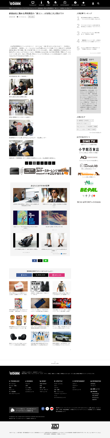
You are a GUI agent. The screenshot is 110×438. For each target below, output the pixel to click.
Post (40, 260)
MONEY (43, 381)
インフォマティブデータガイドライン (79, 407)
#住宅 (93, 129)
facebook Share (34, 260)
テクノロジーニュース (14, 393)
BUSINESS (30, 381)
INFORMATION (96, 381)
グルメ (55, 385)
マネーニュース (43, 391)
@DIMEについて (59, 407)
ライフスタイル (17, 8)
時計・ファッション (59, 391)
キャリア (28, 383)
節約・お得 (42, 387)
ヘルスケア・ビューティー (60, 393)
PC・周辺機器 (12, 391)
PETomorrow (95, 397)
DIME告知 (93, 383)
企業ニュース (96, 389)
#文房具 (90, 126)
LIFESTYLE (59, 381)
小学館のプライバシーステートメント (78, 409)
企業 (27, 385)
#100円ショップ (89, 120)
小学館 (60, 409)
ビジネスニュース (30, 391)
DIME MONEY (43, 383)
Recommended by (57, 253)
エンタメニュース (77, 389)
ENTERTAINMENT (79, 381)
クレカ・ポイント (44, 389)
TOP (10, 8)
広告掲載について (92, 409)
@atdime (25, 275)
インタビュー (29, 389)
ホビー (74, 387)
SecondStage (95, 393)
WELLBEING (95, 395)
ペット (55, 395)
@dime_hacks (58, 275)
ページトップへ (55, 363)
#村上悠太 (31, 16)
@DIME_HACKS (41, 275)
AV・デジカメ (12, 383)
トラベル (56, 387)
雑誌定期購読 (66, 409)
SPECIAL (94, 391)
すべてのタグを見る (95, 132)
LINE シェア (45, 260)
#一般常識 (80, 120)
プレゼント (93, 385)
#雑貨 (95, 126)
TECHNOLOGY (15, 381)
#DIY (89, 129)
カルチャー (75, 385)
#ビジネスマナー (81, 126)
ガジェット (11, 389)
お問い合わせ (92, 407)
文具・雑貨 (56, 389)
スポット (75, 383)
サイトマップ (67, 407)
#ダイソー (87, 123)
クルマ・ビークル (58, 383)
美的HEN (94, 399)
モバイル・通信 (12, 385)
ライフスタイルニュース (30, 8)
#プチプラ (80, 123)
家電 (10, 387)
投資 (41, 385)
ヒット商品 (28, 387)
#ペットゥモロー (81, 129)
